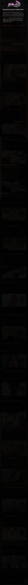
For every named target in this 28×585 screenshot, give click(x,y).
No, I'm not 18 (22, 25)
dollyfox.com (9, 13)
